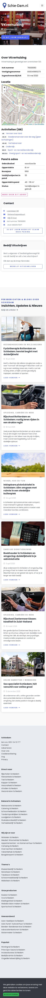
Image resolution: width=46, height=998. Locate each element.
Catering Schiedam (9, 808)
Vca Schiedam (7, 898)
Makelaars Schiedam (10, 880)
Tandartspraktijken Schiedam (14, 814)
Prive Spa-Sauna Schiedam (13, 949)
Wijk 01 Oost (12, 218)
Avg (3, 756)
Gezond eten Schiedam (11, 791)
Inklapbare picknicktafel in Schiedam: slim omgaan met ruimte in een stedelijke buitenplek (20, 489)
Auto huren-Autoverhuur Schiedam (16, 924)
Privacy (4, 759)
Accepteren (11, 994)
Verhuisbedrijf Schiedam (12, 823)
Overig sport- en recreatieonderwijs (25, 153)
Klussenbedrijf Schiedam (12, 869)
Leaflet (30, 124)
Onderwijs (10, 146)
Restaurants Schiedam (11, 805)
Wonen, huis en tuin (14, 481)
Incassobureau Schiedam (12, 952)
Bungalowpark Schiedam (12, 854)
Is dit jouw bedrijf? (15, 37)
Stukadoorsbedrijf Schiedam (13, 820)
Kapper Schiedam (9, 782)
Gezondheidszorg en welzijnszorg (22, 344)
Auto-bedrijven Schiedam (12, 921)
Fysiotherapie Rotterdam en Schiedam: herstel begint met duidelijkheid (20, 351)
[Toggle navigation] (42, 5)
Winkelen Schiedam (10, 837)
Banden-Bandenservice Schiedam (16, 926)
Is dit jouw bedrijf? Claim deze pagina (23, 231)
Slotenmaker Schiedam (11, 932)
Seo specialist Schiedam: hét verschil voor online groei (20, 685)
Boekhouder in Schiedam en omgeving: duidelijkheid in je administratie (19, 556)
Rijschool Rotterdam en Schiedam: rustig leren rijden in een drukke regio (21, 419)
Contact (5, 745)
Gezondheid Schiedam (11, 785)
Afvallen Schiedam (9, 788)
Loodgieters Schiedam (11, 817)
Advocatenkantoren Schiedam (14, 929)
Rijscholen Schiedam (10, 774)
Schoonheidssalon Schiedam (13, 811)
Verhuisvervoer (15, 143)
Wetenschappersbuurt (16, 214)
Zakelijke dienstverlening (17, 549)
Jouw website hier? (14, 225)
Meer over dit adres (14, 194)
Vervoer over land (14, 133)
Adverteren (6, 748)
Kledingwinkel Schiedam (11, 901)
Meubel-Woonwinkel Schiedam (15, 840)
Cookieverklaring (8, 753)
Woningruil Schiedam (10, 947)
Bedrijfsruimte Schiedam (12, 955)
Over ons (5, 751)
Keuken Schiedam (9, 895)
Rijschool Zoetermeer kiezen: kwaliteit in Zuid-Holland (19, 620)
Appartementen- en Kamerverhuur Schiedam (21, 843)
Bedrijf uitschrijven (23, 266)
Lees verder (11, 378)
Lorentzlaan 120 (10, 29)
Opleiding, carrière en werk (18, 413)
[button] (23, 105)
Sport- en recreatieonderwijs (20, 150)
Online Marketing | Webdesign (19, 680)
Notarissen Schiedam (10, 872)
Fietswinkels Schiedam (11, 776)
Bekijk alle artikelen (8, 310)
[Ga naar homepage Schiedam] (14, 5)
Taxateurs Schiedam (10, 875)
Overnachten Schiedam (11, 849)
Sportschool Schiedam (11, 906)
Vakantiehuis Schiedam (11, 852)
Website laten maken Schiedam (15, 903)
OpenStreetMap (39, 124)
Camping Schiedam (10, 846)
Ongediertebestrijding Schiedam (15, 958)
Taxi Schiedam (7, 779)
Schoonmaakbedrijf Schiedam (14, 877)
